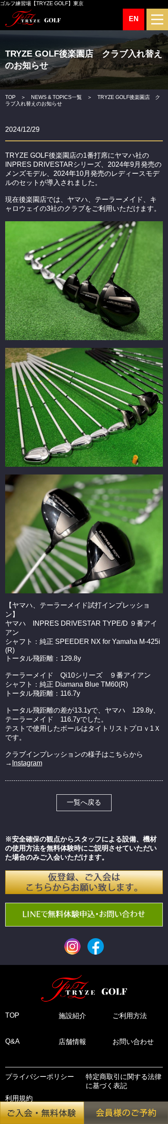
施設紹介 (72, 1015)
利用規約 (19, 1098)
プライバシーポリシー (39, 1076)
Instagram (27, 763)
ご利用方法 (129, 1015)
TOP (10, 97)
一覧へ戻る (84, 802)
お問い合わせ (133, 1041)
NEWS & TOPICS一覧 (56, 97)
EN (134, 18)
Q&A (12, 1041)
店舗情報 (72, 1041)
